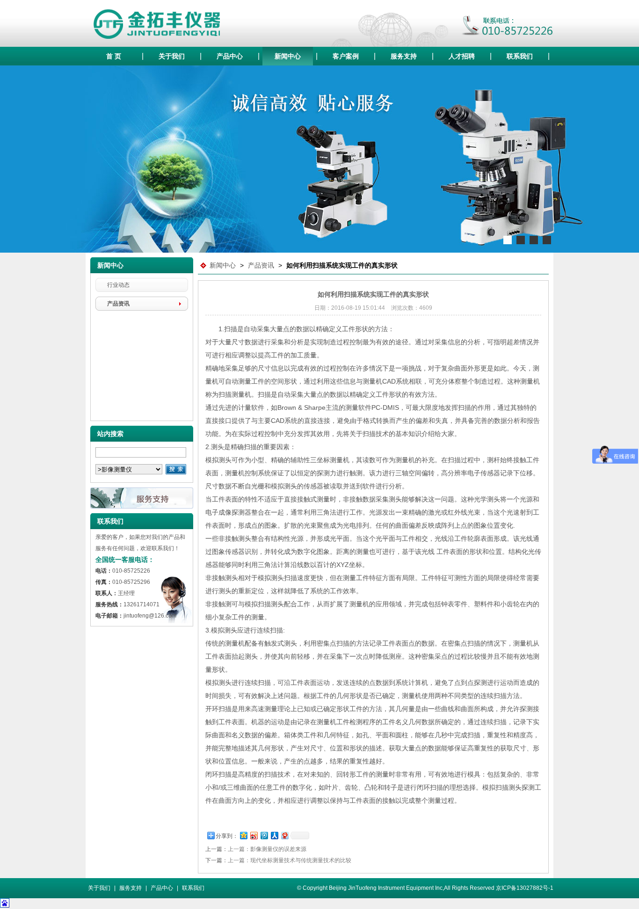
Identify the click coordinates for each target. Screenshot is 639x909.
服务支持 (404, 56)
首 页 (113, 56)
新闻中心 (288, 56)
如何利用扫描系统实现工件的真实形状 (342, 265)
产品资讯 (118, 303)
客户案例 (346, 56)
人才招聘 (462, 56)
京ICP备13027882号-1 (524, 888)
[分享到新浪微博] (253, 835)
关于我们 (172, 56)
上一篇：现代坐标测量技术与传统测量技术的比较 (289, 860)
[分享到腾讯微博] (264, 835)
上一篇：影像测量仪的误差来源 (267, 849)
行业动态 (118, 285)
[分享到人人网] (274, 835)
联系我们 (520, 56)
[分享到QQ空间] (243, 835)
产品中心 (230, 56)
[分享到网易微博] (284, 835)
